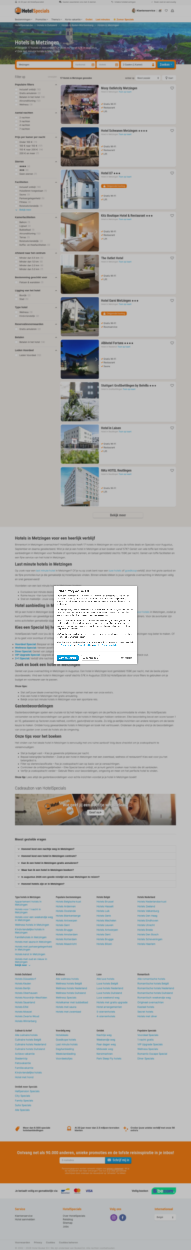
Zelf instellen (126, 658)
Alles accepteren (67, 657)
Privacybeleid (67, 645)
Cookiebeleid (84, 645)
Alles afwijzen (90, 657)
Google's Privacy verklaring (105, 645)
